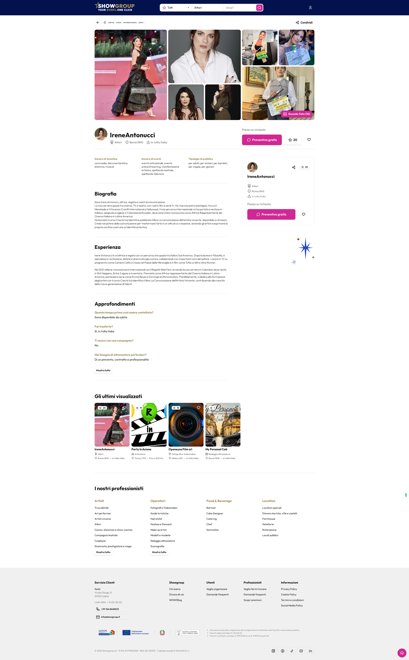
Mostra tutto (103, 370)
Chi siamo (174, 589)
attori (141, 22)
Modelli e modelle (160, 535)
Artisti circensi (103, 518)
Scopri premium (253, 600)
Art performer (103, 513)
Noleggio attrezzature (162, 540)
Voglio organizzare (216, 589)
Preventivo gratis (264, 140)
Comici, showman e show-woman (114, 529)
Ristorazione (269, 529)
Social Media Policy (292, 605)
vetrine (111, 22)
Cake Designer (214, 513)
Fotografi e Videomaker (164, 507)
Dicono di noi (176, 594)
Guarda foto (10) (299, 114)
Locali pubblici (270, 535)
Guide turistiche (159, 513)
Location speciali (272, 507)
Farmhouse (268, 518)
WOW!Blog (175, 600)
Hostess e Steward (160, 524)
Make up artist (158, 529)
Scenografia (157, 546)
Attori (255, 186)
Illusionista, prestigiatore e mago (113, 546)
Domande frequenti (217, 594)
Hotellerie (268, 524)
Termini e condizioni (292, 600)
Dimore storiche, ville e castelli (279, 513)
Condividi (307, 22)
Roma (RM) (136, 142)
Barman (211, 507)
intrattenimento (130, 22)
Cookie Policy (288, 594)
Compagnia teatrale (106, 535)
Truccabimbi (102, 507)
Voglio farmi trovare (255, 589)
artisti (118, 22)
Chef (209, 524)
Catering (211, 518)
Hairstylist (156, 518)
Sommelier (212, 529)
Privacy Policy (289, 589)
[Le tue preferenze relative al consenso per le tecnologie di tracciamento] (406, 495)
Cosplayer (100, 540)
